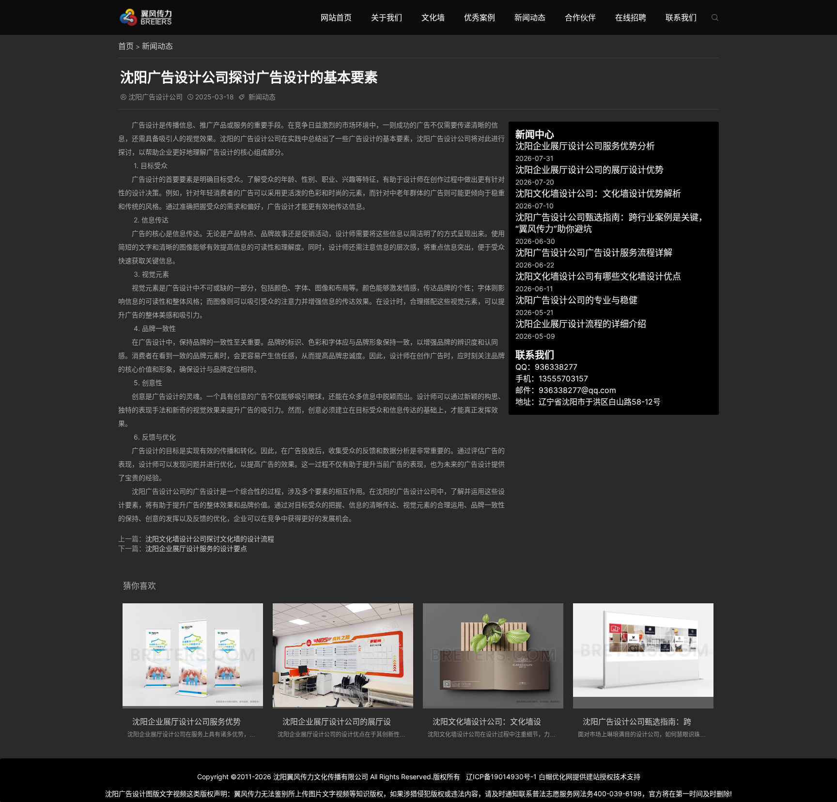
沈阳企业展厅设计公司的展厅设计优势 (348, 721)
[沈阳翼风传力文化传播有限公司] (152, 17)
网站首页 (336, 17)
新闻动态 (529, 17)
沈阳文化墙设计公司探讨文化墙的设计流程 (209, 539)
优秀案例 (479, 17)
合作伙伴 (580, 17)
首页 (126, 46)
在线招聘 (630, 17)
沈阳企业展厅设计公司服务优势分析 (194, 721)
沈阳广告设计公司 (155, 97)
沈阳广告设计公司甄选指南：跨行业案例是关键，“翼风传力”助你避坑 (702, 721)
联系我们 (681, 17)
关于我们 (386, 17)
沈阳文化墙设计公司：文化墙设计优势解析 (506, 721)
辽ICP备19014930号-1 (501, 776)
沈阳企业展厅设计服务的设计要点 (196, 548)
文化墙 (433, 17)
